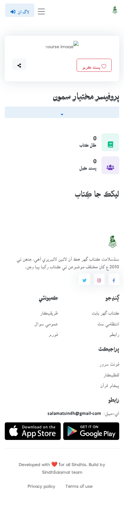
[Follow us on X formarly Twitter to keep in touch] (84, 279)
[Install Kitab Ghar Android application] (91, 428)
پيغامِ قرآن (109, 383)
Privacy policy (41, 484)
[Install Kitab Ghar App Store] (33, 428)
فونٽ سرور (109, 361)
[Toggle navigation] (41, 10)
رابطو (114, 332)
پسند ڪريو (91, 65)
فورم (53, 332)
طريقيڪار (49, 310)
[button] (19, 64)
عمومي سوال (46, 321)
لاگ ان (23, 10)
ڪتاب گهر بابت (105, 310)
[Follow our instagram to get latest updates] (99, 279)
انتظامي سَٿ (108, 321)
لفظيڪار (111, 372)
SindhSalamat (56, 470)
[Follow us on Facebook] (113, 279)
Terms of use (79, 484)
